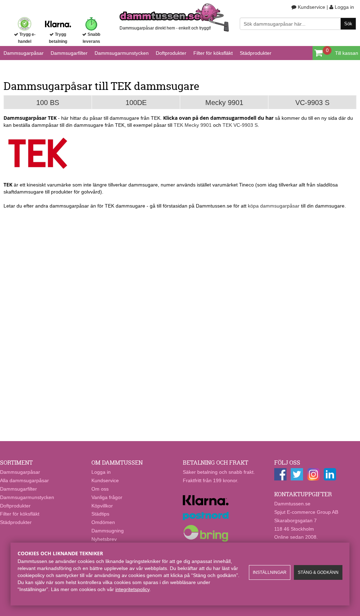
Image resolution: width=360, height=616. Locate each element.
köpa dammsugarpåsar (274, 206)
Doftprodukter (171, 53)
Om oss (100, 489)
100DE (136, 102)
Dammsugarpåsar (24, 53)
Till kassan (346, 53)
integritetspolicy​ (132, 589)
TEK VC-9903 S (240, 125)
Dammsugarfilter (69, 53)
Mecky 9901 (224, 102)
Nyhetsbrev (104, 539)
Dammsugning (107, 530)
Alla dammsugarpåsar (24, 480)
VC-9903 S (312, 102)
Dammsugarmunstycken (122, 53)
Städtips (100, 514)
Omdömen (103, 522)
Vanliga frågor (106, 497)
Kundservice (310, 7)
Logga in (343, 7)
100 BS (47, 102)
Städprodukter (255, 53)
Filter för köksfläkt (213, 53)
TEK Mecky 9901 (193, 125)
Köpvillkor (102, 506)
